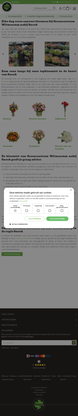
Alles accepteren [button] (57, 219)
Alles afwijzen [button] (35, 219)
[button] (18, 224)
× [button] (71, 190)
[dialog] (39, 208)
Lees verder (23, 201)
